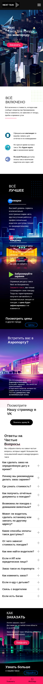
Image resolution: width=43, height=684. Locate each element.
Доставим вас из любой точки (18, 625)
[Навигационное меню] (39, 5)
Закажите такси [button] (17, 287)
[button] (15, 45)
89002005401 (20, 634)
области (34, 625)
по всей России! (13, 628)
